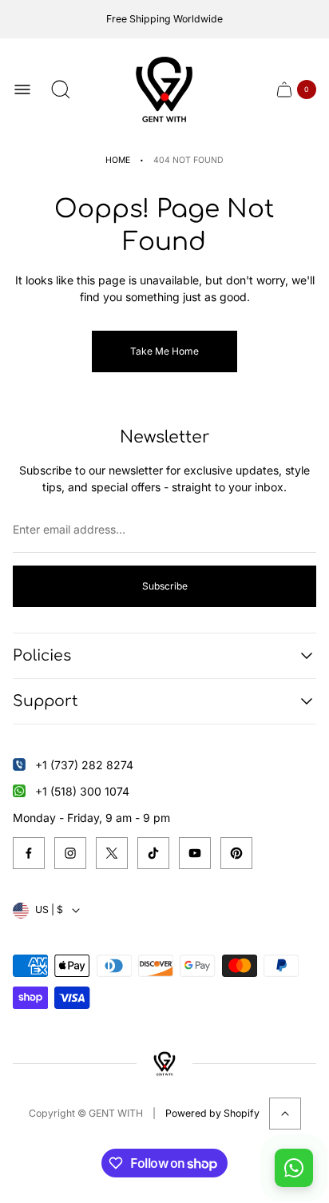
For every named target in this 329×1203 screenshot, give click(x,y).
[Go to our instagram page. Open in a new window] (70, 853)
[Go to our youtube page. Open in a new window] (195, 853)
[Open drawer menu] (22, 89)
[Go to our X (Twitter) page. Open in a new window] (112, 853)
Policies (42, 655)
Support (45, 701)
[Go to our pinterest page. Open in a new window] (236, 853)
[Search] (60, 89)
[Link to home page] (164, 1063)
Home (117, 160)
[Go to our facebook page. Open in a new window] (29, 853)
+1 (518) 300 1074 (82, 791)
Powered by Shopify (212, 1113)
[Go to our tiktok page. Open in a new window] (153, 853)
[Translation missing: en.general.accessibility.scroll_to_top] (285, 1114)
